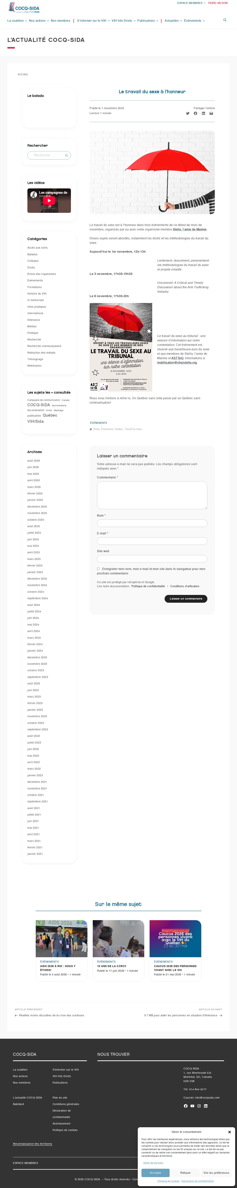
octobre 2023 (35, 670)
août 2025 (33, 526)
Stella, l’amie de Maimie (190, 229)
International (35, 313)
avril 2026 (33, 480)
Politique (32, 333)
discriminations (59, 406)
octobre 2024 (35, 592)
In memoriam (35, 300)
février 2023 (35, 703)
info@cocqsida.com (207, 1098)
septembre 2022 (37, 729)
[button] (229, 1132)
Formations (34, 287)
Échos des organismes (41, 274)
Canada (65, 400)
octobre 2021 (35, 795)
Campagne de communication (43, 400)
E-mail (102, 533)
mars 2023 (34, 697)
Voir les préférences (216, 1173)
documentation (35, 410)
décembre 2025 (37, 506)
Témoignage (35, 359)
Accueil (23, 75)
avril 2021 (33, 834)
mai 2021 (33, 828)
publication (34, 416)
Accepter (155, 1173)
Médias (31, 326)
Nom (101, 515)
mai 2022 (33, 756)
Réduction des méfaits (41, 353)
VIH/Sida (35, 422)
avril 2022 (33, 762)
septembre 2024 (37, 598)
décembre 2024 (37, 579)
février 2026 (35, 493)
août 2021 (33, 808)
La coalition (15, 20)
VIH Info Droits (122, 20)
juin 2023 (33, 690)
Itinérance (33, 320)
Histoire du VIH (36, 293)
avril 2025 (33, 552)
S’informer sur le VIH (91, 20)
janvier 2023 (35, 710)
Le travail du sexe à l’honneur (152, 91)
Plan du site (60, 1098)
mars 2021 (34, 841)
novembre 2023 (37, 664)
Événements (192, 20)
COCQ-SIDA (38, 405)
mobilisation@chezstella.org (177, 362)
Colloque (33, 261)
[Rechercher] (66, 155)
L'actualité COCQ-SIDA (27, 1098)
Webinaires (34, 366)
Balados (32, 254)
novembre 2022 (37, 716)
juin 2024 (33, 618)
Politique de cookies (168, 1181)
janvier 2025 (35, 572)
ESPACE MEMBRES (189, 3)
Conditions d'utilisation (184, 586)
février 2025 (35, 565)
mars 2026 (34, 487)
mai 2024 (33, 624)
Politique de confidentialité (148, 586)
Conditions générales (66, 1104)
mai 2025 (33, 546)
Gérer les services (153, 1163)
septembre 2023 (37, 677)
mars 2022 (34, 769)
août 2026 (33, 461)
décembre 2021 (37, 782)
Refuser (185, 1173)
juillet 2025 (34, 533)
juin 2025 (33, 539)
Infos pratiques (36, 307)
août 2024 (33, 605)
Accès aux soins (37, 248)
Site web (103, 551)
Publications (146, 20)
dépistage (59, 411)
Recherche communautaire (44, 346)
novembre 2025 (37, 513)
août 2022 (33, 736)
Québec (50, 415)
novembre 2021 (37, 788)
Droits (31, 267)
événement (107, 429)
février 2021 (35, 847)
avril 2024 (33, 631)
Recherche (34, 339)
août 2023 (33, 683)
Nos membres (60, 20)
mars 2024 (34, 638)
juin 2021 (33, 821)
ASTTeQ (177, 358)
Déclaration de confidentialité (197, 1181)
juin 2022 (33, 749)
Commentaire (107, 477)
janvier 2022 (35, 775)
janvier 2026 (35, 500)
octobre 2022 (35, 723)
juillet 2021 (34, 814)
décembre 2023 (37, 657)
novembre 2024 (37, 585)
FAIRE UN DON (218, 3)
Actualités (172, 20)
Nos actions (37, 20)
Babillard (18, 1104)
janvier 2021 (35, 854)
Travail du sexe (133, 429)
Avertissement (62, 1123)
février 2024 (35, 644)
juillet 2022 (34, 742)
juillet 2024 (34, 611)
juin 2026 (33, 467)
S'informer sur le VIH (66, 1070)
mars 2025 (34, 559)
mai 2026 (33, 474)
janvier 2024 (35, 651)
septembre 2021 (37, 801)
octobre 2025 (35, 520)
